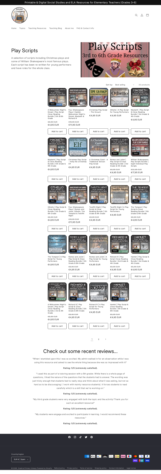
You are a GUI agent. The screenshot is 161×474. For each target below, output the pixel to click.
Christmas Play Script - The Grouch (98, 111)
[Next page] (105, 339)
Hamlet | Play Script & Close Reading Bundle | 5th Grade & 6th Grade (119, 307)
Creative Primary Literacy (27, 468)
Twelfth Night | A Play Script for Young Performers (119, 209)
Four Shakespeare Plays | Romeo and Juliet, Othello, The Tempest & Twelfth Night (77, 211)
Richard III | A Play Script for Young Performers (97, 306)
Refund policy (59, 468)
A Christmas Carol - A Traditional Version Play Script (98, 162)
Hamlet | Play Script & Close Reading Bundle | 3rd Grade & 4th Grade (140, 260)
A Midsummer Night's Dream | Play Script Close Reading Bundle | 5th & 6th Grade (57, 114)
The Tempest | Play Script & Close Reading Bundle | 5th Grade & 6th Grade (140, 210)
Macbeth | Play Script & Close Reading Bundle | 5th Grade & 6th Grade (57, 163)
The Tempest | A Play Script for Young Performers (57, 259)
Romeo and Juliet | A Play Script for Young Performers (98, 259)
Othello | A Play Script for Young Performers (119, 111)
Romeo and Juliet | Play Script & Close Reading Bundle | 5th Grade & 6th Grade (77, 260)
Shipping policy (101, 468)
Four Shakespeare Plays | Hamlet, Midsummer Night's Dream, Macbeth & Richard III (77, 114)
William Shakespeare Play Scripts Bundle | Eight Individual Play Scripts (140, 163)
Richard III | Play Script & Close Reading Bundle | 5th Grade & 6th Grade (77, 307)
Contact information (116, 468)
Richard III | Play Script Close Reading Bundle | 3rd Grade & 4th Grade (119, 260)
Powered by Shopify (44, 468)
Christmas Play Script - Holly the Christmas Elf (78, 162)
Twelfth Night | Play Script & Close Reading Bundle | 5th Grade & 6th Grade (98, 210)
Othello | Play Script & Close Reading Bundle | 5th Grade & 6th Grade (57, 210)
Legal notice (131, 468)
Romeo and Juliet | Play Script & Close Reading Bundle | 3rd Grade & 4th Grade (119, 163)
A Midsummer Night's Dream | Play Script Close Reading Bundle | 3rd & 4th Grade (57, 308)
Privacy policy (72, 468)
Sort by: (109, 85)
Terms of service (86, 468)
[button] (136, 15)
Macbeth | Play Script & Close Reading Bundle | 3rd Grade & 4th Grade (140, 113)
